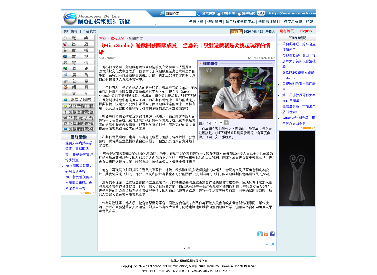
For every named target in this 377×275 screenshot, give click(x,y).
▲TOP (186, 248)
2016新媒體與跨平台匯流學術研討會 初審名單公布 (80, 182)
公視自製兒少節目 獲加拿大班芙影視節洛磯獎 (299, 61)
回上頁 (270, 244)
